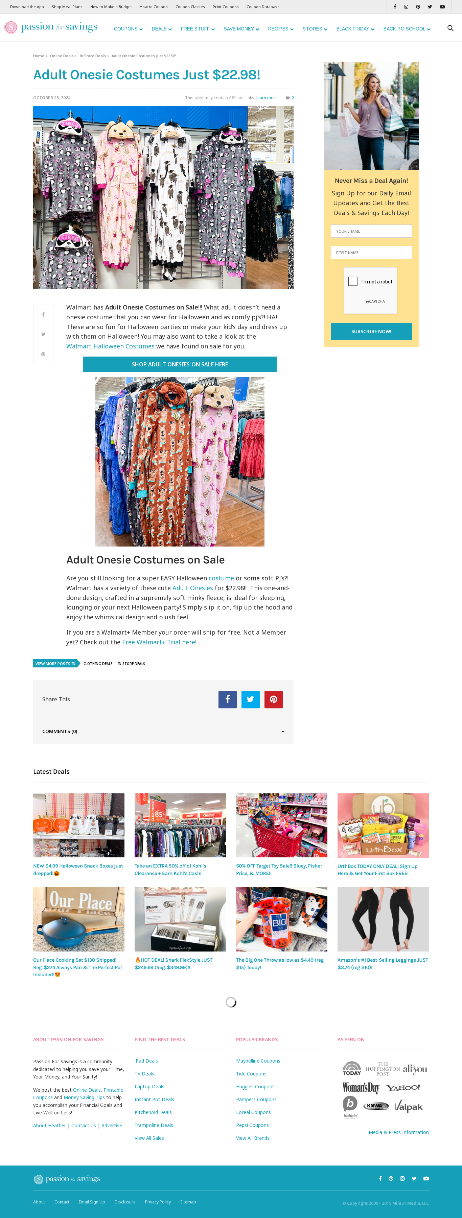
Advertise (111, 1125)
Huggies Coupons (255, 1086)
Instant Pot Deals (154, 1099)
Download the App (27, 6)
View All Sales (149, 1138)
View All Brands (253, 1138)
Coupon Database (263, 6)
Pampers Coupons (256, 1099)
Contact (61, 1202)
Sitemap (188, 1202)
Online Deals (62, 55)
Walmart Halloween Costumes (110, 346)
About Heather (49, 1125)
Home (38, 55)
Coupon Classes (190, 6)
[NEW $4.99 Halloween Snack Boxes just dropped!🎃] (78, 825)
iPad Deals (146, 1060)
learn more (267, 98)
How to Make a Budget (111, 6)
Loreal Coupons (253, 1112)
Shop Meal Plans (67, 6)
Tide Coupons (251, 1073)
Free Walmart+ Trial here (158, 642)
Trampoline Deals (154, 1125)
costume (221, 578)
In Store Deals (92, 55)
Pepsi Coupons (252, 1125)
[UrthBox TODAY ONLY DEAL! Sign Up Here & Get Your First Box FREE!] (383, 825)
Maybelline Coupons (258, 1060)
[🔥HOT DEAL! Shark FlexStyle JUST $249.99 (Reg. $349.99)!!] (180, 919)
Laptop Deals (149, 1086)
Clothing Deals (98, 663)
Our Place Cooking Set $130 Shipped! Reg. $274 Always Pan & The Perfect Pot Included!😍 (77, 967)
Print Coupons (226, 6)
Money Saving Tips (84, 1097)
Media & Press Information (399, 1132)
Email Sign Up (92, 1202)
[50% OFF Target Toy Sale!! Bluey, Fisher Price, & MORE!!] (281, 825)
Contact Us (83, 1125)
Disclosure (125, 1202)
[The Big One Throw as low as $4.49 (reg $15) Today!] (281, 919)
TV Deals (144, 1073)
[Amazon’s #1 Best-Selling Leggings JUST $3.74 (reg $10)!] (383, 919)
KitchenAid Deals (153, 1112)
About (39, 1202)
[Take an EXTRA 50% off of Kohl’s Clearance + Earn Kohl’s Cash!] (180, 825)
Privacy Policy (158, 1202)
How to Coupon (154, 6)
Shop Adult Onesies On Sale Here (180, 364)
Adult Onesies (192, 588)
